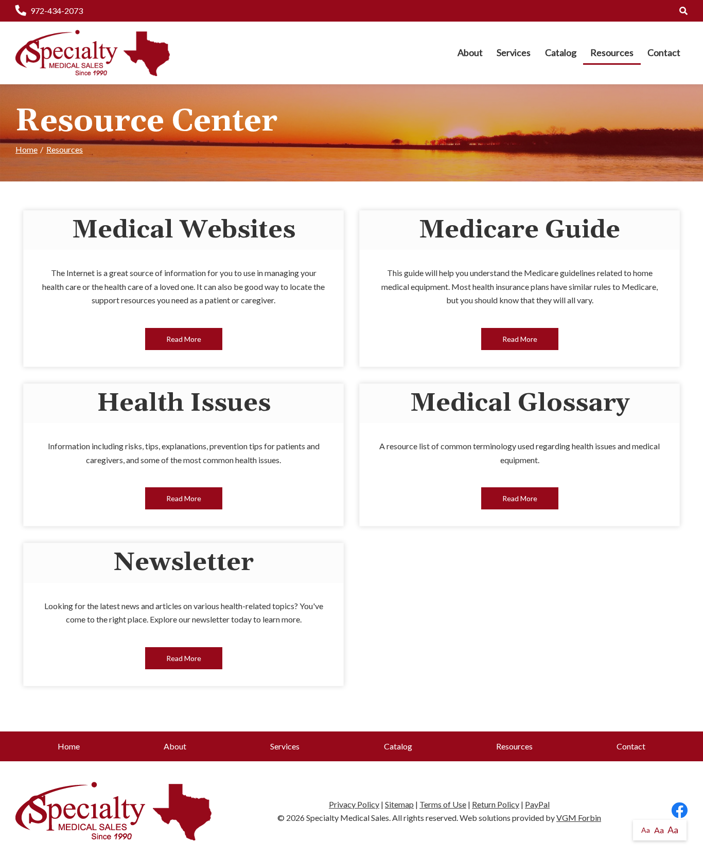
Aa (645, 830)
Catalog (560, 52)
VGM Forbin (578, 817)
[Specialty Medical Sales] (92, 53)
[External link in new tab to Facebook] (679, 811)
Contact (663, 52)
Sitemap (399, 804)
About (470, 52)
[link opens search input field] (683, 10)
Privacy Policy (354, 804)
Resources (612, 52)
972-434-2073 (56, 10)
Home (26, 149)
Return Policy (495, 804)
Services (514, 52)
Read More (183, 339)
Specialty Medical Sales (347, 817)
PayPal (537, 804)
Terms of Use (442, 804)
